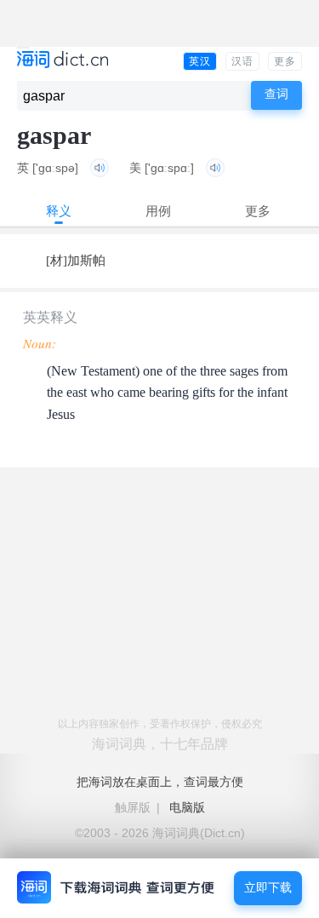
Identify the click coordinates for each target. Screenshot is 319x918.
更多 (285, 61)
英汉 (200, 61)
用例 (158, 211)
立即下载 (268, 887)
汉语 (242, 61)
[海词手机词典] (62, 61)
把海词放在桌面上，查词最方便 (160, 782)
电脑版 (187, 807)
